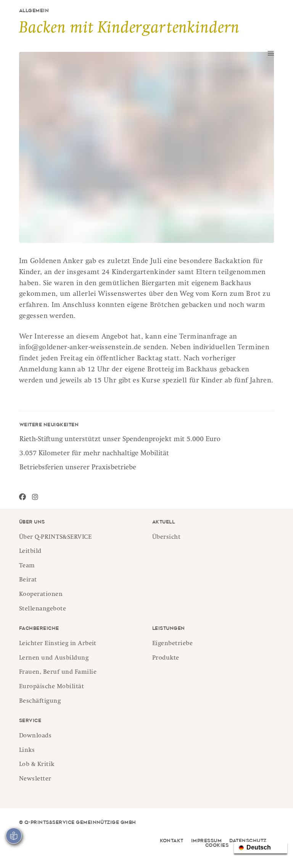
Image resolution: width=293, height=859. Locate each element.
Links (27, 751)
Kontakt (172, 841)
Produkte (165, 658)
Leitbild (30, 552)
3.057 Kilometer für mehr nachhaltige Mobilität (94, 453)
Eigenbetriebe (172, 644)
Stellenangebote (42, 609)
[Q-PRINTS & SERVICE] (76, 38)
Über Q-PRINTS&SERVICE (55, 538)
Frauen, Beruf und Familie (58, 673)
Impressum (206, 841)
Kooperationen (41, 595)
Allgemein (34, 11)
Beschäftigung (40, 701)
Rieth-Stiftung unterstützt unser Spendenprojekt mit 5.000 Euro (120, 439)
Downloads (35, 736)
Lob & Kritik (37, 765)
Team (27, 566)
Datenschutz (247, 841)
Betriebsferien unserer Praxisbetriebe (77, 467)
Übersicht (166, 538)
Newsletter (35, 779)
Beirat (28, 580)
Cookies (217, 845)
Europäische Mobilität (51, 687)
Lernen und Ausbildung (54, 658)
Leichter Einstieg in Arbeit (58, 644)
